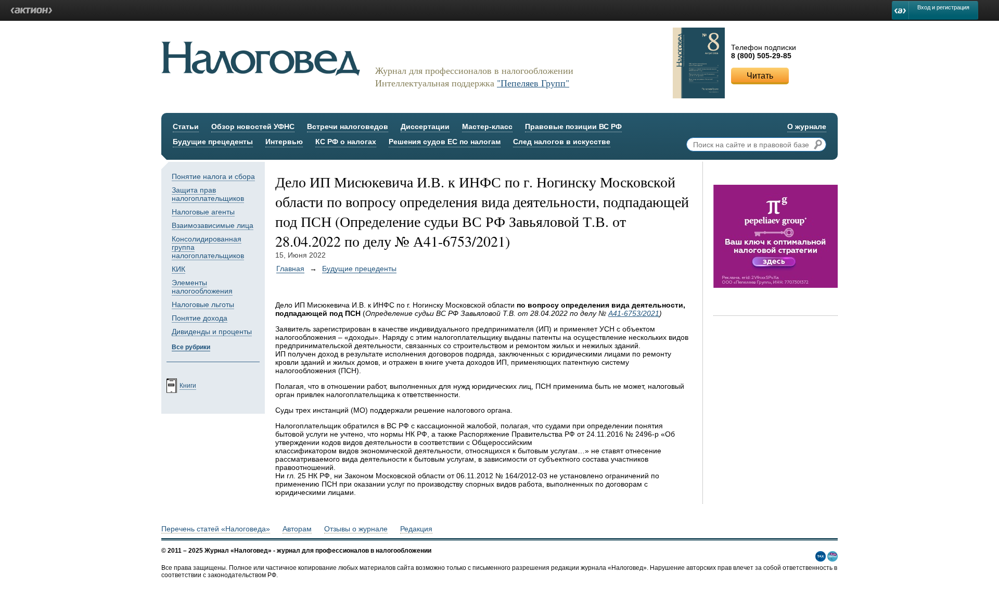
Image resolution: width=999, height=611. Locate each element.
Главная (290, 268)
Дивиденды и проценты (212, 331)
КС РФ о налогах (345, 141)
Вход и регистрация (943, 7)
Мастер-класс (487, 126)
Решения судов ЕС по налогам (445, 141)
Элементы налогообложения (202, 286)
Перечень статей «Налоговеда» (215, 529)
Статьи (186, 126)
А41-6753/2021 (633, 313)
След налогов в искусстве (561, 141)
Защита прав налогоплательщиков (208, 194)
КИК (178, 269)
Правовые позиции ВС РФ (573, 126)
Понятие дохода (199, 318)
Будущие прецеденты (213, 141)
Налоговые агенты (203, 212)
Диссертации (425, 126)
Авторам (297, 529)
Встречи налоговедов (347, 126)
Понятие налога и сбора (213, 176)
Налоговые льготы (203, 304)
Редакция (416, 529)
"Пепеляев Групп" (533, 83)
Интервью (284, 141)
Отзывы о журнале (356, 529)
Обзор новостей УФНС (252, 126)
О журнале (806, 126)
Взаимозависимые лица (212, 225)
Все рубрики (191, 347)
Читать (760, 75)
